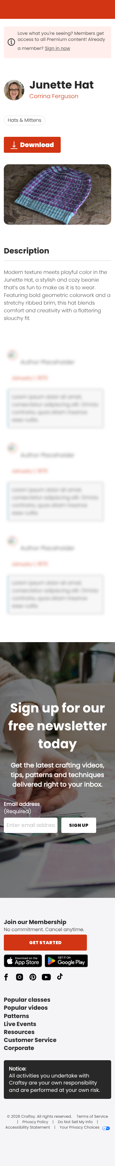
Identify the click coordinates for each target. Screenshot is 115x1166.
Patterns (16, 1016)
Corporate (19, 1048)
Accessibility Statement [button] (27, 1127)
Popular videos (26, 1008)
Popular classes (27, 1000)
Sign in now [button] (57, 48)
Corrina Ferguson (53, 96)
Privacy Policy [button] (35, 1122)
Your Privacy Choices (79, 1127)
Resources (19, 1032)
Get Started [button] (45, 942)
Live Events (20, 1024)
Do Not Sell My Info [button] (75, 1122)
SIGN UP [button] (78, 825)
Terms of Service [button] (92, 1116)
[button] (24, 960)
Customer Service (30, 1040)
